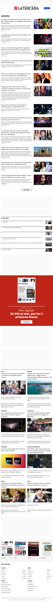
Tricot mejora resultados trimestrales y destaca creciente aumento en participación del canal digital (38, 398)
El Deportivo (30, 411)
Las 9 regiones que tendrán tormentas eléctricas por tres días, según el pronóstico (12, 414)
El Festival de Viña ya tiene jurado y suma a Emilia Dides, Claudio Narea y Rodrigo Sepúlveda (16, 163)
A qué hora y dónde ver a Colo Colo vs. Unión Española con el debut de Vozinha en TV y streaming (23, 232)
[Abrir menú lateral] (2, 8)
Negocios (29, 371)
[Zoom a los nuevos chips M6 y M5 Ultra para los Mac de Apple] (13, 461)
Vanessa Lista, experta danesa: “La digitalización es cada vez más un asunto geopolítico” (13, 505)
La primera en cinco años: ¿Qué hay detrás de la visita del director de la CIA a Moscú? (13, 485)
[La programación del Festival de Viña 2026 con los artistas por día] (43, 39)
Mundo (3, 481)
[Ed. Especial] (46, 556)
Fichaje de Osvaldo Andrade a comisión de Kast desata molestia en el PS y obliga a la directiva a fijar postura (23, 221)
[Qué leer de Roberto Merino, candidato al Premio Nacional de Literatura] (39, 495)
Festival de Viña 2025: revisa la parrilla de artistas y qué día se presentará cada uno (16, 118)
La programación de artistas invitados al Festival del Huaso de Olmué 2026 (16, 61)
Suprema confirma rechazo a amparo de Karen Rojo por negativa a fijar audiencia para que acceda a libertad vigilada (24, 249)
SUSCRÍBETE (26, 322)
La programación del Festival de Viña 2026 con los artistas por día (16, 35)
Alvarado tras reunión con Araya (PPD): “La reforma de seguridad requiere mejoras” (13, 375)
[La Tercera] (7, 556)
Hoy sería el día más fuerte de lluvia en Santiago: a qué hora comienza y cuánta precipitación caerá (13, 435)
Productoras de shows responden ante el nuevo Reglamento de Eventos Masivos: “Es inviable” (15, 148)
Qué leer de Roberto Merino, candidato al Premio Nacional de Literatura (39, 484)
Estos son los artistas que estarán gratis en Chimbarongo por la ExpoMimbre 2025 (14, 105)
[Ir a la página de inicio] (26, 8)
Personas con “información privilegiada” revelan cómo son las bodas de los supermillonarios (15, 74)
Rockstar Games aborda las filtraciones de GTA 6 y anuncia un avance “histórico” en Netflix (13, 471)
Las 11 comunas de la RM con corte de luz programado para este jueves (11, 397)
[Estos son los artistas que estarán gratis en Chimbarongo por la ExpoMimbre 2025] (43, 109)
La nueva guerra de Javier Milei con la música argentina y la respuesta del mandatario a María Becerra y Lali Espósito (15, 132)
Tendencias (4, 411)
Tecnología (4, 447)
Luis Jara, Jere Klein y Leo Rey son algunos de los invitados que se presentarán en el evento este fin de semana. (15, 109)
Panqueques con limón (32, 505)
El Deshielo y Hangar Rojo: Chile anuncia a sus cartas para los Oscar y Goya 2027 (38, 476)
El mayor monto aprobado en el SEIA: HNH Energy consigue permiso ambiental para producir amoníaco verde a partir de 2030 (39, 376)
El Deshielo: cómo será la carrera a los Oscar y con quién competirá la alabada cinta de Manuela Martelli (39, 450)
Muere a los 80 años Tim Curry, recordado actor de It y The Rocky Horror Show (39, 471)
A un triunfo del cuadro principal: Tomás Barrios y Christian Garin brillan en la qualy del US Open (39, 442)
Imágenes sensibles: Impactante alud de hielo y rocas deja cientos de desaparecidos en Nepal (23, 243)
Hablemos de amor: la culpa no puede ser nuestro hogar (39, 510)
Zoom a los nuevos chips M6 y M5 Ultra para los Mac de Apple (13, 449)
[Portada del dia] (26, 302)
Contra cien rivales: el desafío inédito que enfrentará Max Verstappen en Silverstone (38, 414)
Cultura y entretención (33, 447)
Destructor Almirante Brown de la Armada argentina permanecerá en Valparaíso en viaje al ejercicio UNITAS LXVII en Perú (22, 238)
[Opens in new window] (33, 556)
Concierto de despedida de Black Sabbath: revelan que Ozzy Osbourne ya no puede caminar (16, 176)
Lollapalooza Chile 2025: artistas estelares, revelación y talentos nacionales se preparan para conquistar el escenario (16, 88)
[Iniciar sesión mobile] (51, 8)
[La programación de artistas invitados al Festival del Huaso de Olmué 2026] (43, 65)
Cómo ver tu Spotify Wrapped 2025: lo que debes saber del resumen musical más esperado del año (15, 48)
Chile (2, 371)
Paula (28, 481)
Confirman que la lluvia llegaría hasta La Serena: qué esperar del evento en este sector (12, 442)
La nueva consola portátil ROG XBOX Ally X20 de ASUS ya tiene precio (12, 476)
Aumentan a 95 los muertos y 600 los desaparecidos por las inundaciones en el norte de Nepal (13, 511)
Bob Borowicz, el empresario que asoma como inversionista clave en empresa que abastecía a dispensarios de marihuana (12, 405)
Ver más (26, 190)
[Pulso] (20, 556)
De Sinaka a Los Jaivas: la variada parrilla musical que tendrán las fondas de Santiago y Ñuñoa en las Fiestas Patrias (16, 21)
